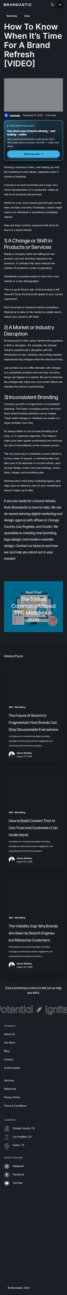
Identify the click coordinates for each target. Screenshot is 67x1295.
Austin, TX (18, 1145)
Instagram (18, 1166)
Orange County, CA (24, 1128)
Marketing (11, 16)
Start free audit (31, 154)
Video (27, 16)
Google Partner (15, 1244)
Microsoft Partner (16, 1269)
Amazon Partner (15, 1256)
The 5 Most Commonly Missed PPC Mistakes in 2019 (33, 606)
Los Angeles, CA (22, 1136)
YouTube (18, 1182)
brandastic (15, 115)
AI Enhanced (13, 1281)
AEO (11, 707)
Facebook (18, 1174)
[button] (60, 4)
